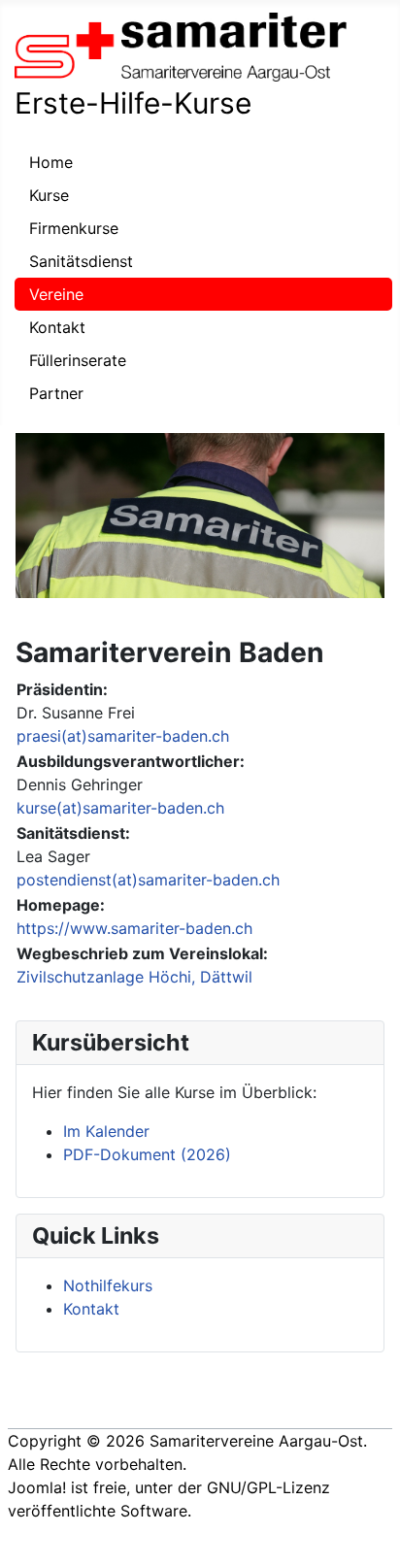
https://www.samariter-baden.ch (134, 928)
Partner (56, 393)
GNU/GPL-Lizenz (268, 1487)
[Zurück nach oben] (375, 1542)
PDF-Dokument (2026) (147, 1154)
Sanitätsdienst (81, 261)
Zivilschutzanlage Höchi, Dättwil (134, 976)
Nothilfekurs (107, 1285)
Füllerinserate (77, 360)
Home (51, 162)
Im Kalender (106, 1131)
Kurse (49, 195)
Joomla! (37, 1487)
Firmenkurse (73, 228)
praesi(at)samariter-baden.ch (123, 736)
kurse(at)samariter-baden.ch (120, 807)
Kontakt (57, 327)
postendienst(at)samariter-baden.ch (148, 879)
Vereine (56, 294)
